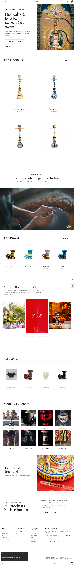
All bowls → (67, 238)
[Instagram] (50, 541)
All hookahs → (66, 60)
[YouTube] (58, 541)
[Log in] (68, 2)
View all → (67, 358)
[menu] (2, 2)
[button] (72, 280)
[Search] (6, 2)
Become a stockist (50, 512)
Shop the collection (14, 41)
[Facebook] (46, 541)
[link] (19, 564)
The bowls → (9, 46)
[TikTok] (54, 541)
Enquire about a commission (37, 342)
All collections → (65, 404)
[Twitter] (62, 541)
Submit (68, 535)
